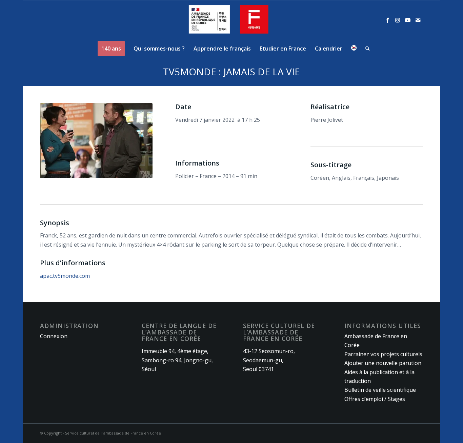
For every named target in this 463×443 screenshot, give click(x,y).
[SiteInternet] (232, 20)
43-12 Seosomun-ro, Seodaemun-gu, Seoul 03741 (269, 360)
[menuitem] (111, 48)
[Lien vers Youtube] (408, 20)
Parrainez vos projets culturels (383, 354)
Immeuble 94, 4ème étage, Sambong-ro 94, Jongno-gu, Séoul (177, 360)
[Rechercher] (365, 48)
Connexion (53, 336)
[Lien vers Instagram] (397, 20)
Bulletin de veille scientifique (380, 389)
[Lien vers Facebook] (387, 20)
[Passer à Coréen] (354, 48)
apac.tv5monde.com (65, 276)
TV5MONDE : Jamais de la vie (231, 71)
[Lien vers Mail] (418, 20)
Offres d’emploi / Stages (374, 399)
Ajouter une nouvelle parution (382, 363)
